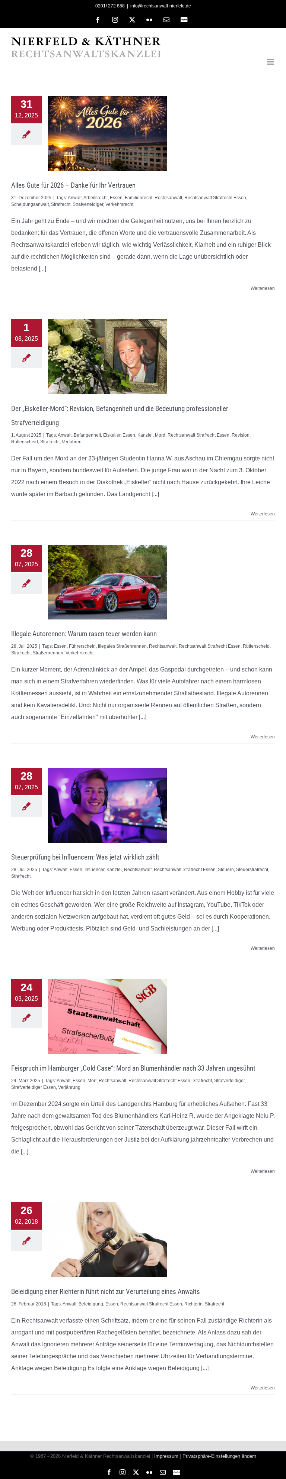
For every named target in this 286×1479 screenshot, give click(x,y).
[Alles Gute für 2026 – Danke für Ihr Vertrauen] (107, 133)
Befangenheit (87, 435)
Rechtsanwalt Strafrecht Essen (215, 197)
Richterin (193, 1304)
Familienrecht (138, 197)
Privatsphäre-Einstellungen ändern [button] (219, 1456)
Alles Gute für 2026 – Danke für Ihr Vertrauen (73, 185)
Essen (116, 197)
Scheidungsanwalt (30, 204)
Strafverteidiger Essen (33, 1087)
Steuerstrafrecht (252, 869)
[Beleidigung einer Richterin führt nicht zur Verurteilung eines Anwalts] (107, 1239)
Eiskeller (111, 435)
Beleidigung (91, 1304)
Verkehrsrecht (119, 204)
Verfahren (72, 441)
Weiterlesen (263, 288)
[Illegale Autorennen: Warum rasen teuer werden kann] (107, 582)
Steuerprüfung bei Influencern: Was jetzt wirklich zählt (85, 857)
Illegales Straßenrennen (122, 646)
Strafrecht (60, 204)
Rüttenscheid (24, 441)
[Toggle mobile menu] (271, 62)
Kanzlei (145, 435)
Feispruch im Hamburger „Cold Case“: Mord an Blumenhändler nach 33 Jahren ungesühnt (133, 1068)
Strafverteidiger (88, 204)
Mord (160, 435)
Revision (241, 435)
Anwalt (75, 197)
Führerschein (82, 646)
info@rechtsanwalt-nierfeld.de (160, 6)
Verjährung (69, 1087)
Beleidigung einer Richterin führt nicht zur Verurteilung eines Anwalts (105, 1291)
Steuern (226, 869)
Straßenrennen (48, 653)
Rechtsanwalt (168, 197)
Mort (92, 1080)
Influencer (94, 869)
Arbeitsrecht (95, 197)
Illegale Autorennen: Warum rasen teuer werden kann (84, 634)
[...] (42, 268)
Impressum (166, 1456)
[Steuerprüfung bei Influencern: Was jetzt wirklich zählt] (107, 805)
